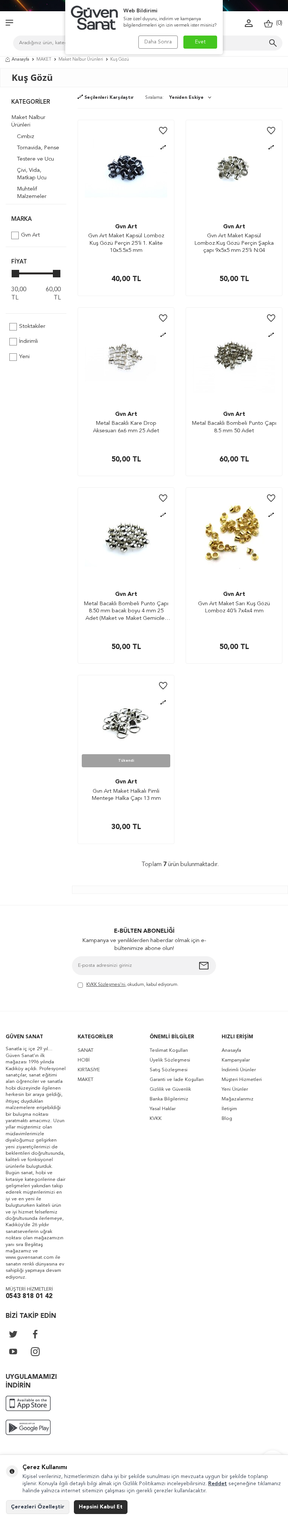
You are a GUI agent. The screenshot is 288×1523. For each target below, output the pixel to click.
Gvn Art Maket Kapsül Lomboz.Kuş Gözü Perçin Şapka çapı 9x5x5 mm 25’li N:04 (234, 243)
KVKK (156, 1118)
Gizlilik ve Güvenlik (170, 1089)
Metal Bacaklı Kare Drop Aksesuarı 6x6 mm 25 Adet (126, 427)
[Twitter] (13, 1333)
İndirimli (28, 341)
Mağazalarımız (238, 1099)
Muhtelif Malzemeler (31, 192)
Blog (227, 1118)
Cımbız (25, 137)
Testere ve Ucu (35, 159)
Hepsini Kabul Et (101, 1507)
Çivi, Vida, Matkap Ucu (31, 174)
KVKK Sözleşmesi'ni (105, 985)
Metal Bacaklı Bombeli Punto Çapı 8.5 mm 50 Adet (234, 427)
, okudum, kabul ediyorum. (132, 985)
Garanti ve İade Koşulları (177, 1079)
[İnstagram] (35, 1351)
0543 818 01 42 (29, 1296)
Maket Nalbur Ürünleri (80, 59)
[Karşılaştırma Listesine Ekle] (163, 147)
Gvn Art (30, 235)
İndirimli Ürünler (239, 1069)
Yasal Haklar (163, 1108)
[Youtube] (13, 1351)
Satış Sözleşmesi (169, 1069)
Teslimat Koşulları (169, 1050)
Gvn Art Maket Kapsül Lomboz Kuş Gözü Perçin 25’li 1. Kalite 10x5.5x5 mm (126, 243)
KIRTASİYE (89, 1069)
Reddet (217, 1483)
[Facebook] (35, 1333)
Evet (200, 42)
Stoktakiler (32, 326)
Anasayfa (20, 59)
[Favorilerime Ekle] (163, 131)
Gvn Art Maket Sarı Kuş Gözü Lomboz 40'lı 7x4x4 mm (234, 607)
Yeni (24, 357)
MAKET (43, 59)
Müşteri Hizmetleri (242, 1079)
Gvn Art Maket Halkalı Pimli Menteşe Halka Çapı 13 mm (126, 795)
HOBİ (84, 1060)
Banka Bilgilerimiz (169, 1099)
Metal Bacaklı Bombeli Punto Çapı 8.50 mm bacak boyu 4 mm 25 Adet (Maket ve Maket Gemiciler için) (126, 611)
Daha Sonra (158, 42)
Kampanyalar (236, 1060)
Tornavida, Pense (38, 148)
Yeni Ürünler (235, 1089)
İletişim (229, 1108)
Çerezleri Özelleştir (37, 1507)
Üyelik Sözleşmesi (170, 1060)
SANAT (85, 1050)
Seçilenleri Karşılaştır (108, 97)
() (277, 23)
